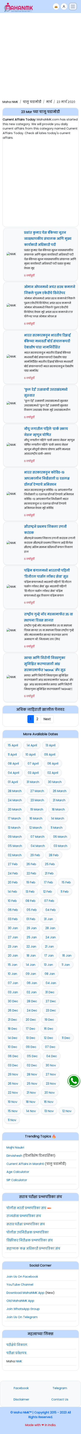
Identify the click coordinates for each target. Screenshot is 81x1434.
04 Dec (51, 1056)
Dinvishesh (14, 1156)
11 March (57, 828)
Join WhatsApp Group (23, 1309)
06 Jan (32, 983)
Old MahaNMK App (20, 1301)
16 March (35, 818)
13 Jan (48, 965)
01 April (13, 782)
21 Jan (49, 946)
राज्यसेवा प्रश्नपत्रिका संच (23, 1216)
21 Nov (31, 1092)
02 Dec (32, 1065)
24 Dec (32, 1010)
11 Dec (66, 1038)
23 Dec (51, 1010)
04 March (38, 846)
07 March (37, 837)
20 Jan (13, 955)
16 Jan (66, 955)
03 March (60, 846)
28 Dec (32, 1001)
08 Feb (31, 901)
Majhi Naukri (15, 1147)
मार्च (49, 102)
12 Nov (66, 1111)
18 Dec (12, 1029)
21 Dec (12, 1020)
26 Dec (13, 1010)
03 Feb (13, 919)
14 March (57, 818)
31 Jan (48, 919)
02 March (15, 855)
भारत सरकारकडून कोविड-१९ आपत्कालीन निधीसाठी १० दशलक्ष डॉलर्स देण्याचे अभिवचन (47, 478)
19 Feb (30, 882)
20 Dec (31, 1020)
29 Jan (32, 928)
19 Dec (49, 1020)
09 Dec (31, 1047)
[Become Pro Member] (56, 6)
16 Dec (48, 1029)
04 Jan (51, 983)
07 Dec (50, 1047)
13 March (14, 828)
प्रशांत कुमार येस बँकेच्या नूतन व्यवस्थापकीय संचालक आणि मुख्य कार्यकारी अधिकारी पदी (47, 239)
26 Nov (13, 1083)
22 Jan (31, 946)
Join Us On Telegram (22, 1317)
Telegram (60, 1388)
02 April (52, 773)
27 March (37, 791)
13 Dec (30, 1038)
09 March (15, 837)
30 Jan (13, 928)
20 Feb (13, 882)
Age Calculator (17, 1172)
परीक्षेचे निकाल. (17, 1345)
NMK (19, 1361)
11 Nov (12, 1120)
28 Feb (54, 855)
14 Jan (30, 965)
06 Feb (13, 910)
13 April (50, 745)
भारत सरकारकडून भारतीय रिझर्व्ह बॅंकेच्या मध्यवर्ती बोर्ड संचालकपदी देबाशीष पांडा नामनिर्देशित (47, 341)
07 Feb (49, 901)
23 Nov (51, 1083)
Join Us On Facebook (22, 1277)
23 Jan (13, 946)
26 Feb (31, 864)
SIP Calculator (16, 1180)
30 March (55, 782)
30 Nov (51, 1065)
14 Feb (12, 891)
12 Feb (47, 891)
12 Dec (48, 1038)
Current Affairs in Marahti (25, 1164)
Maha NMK (10, 102)
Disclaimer (21, 1399)
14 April (32, 745)
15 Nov (12, 1111)
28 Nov (32, 1074)
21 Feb (49, 873)
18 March (58, 809)
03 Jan (13, 992)
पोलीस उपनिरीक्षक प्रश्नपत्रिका (27, 1232)
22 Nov (13, 1092)
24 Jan (50, 937)
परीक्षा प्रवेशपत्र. (16, 1353)
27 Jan (13, 937)
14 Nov (31, 1111)
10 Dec (12, 1047)
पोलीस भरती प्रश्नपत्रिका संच (26, 1208)
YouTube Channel (19, 1284)
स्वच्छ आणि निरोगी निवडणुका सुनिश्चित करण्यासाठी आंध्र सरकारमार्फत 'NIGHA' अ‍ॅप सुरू (45, 664)
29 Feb (35, 855)
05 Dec (32, 1056)
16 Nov (48, 1102)
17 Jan (49, 955)
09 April (49, 754)
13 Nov (49, 1111)
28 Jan (50, 928)
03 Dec (13, 1065)
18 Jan (31, 955)
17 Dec (30, 1029)
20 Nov (49, 1092)
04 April (13, 773)
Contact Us (59, 1399)
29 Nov (13, 1074)
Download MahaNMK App (25, 1293)
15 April (13, 745)
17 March (14, 818)
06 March (60, 837)
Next (47, 719)
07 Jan (13, 983)
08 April (13, 763)
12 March (35, 828)
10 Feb (12, 901)
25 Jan (32, 937)
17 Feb (48, 882)
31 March (33, 782)
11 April (12, 754)
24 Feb (13, 873)
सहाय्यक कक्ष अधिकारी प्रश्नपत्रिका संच (33, 1248)
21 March (59, 800)
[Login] (64, 6)
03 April (33, 773)
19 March (36, 809)
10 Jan (12, 974)
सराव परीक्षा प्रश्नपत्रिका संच (25, 1224)
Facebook (21, 1388)
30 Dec (13, 1001)
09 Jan (31, 974)
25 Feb (50, 864)
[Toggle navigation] (73, 6)
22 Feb (31, 873)
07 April (33, 763)
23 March (37, 800)
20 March (15, 809)
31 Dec (49, 992)
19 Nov (12, 1102)
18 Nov (30, 1102)
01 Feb (30, 919)
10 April (31, 754)
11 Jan (66, 965)
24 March (15, 800)
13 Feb (30, 891)
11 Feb (65, 891)
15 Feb (66, 882)
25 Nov (32, 1083)
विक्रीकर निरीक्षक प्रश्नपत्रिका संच (29, 1240)
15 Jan (12, 965)
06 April (52, 763)
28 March (15, 791)
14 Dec (12, 1038)
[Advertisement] (40, 55)
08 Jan (50, 974)
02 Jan (32, 992)
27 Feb (13, 864)
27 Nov (51, 1074)
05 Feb (32, 910)
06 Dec (13, 1056)
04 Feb (50, 910)
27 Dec (51, 1001)
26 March (59, 791)
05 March (15, 846)
